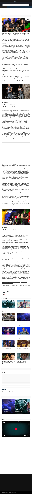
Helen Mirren (11, 282)
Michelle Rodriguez (4, 283)
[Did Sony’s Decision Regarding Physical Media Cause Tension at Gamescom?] (8, 317)
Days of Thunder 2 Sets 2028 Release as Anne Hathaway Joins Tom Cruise (22, 362)
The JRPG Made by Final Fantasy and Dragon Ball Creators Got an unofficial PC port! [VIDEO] (23, 322)
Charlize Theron (6, 282)
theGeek (8, 291)
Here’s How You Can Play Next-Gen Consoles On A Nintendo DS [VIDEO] (16, 285)
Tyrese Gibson (8, 283)
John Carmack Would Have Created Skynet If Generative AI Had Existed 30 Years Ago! (23, 336)
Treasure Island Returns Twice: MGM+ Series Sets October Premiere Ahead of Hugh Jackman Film (8, 362)
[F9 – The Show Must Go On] (16, 25)
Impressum (11, 492)
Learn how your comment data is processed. (18, 391)
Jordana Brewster (18, 282)
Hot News (3, 397)
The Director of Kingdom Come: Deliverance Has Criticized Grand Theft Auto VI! (23, 309)
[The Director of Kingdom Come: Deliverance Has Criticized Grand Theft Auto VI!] (23, 304)
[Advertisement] (16, 10)
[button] (14, 415)
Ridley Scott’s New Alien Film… (6, 411)
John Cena (15, 282)
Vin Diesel (12, 283)
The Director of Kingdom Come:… (19, 411)
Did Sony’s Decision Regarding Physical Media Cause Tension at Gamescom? (7, 322)
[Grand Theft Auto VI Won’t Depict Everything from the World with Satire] (8, 343)
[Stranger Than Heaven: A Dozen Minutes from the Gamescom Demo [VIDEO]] (23, 343)
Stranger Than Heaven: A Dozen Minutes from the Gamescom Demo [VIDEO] (22, 349)
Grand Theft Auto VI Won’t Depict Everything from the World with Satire (7, 349)
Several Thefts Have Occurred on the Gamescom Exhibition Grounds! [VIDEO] (7, 336)
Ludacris (22, 282)
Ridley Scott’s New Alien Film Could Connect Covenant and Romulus (8, 309)
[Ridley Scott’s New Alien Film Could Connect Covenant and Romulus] (8, 304)
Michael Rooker (25, 282)
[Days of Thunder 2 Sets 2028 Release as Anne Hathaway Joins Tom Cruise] (23, 356)
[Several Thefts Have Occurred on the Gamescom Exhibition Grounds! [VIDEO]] (8, 331)
